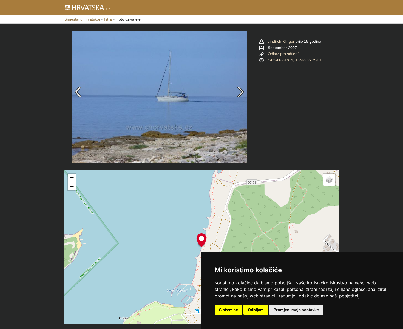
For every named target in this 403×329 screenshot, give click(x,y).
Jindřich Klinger (281, 41)
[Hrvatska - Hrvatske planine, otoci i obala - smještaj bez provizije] (87, 7)
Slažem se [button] (228, 309)
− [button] (72, 186)
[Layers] (329, 180)
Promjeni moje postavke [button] (296, 309)
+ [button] (72, 177)
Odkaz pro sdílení (283, 54)
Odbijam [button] (256, 309)
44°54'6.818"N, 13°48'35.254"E (295, 60)
